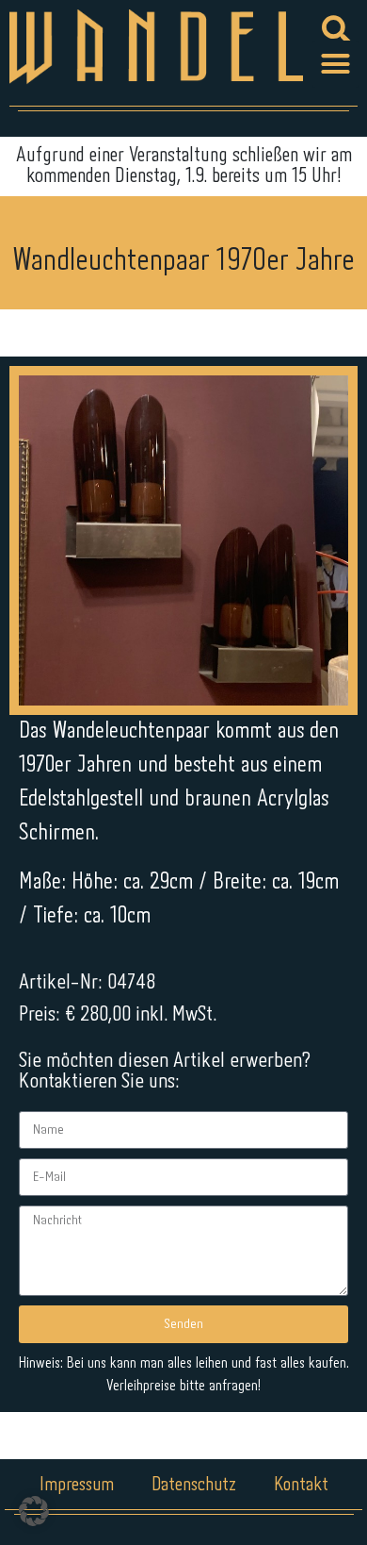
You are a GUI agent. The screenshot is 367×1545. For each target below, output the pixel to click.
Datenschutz (194, 1485)
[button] (335, 64)
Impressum (77, 1485)
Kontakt (301, 1485)
